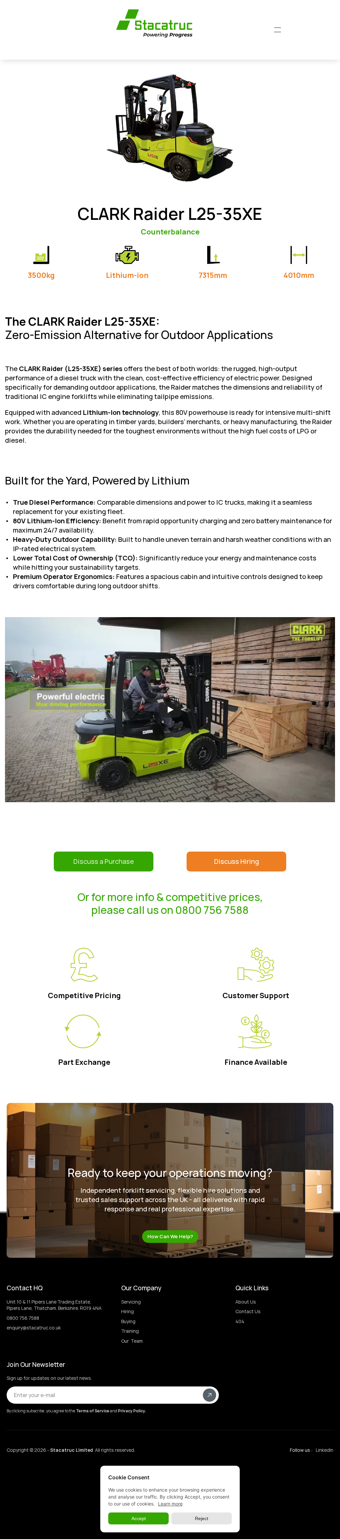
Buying (128, 1321)
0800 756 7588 (23, 1318)
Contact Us (248, 1311)
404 (239, 1321)
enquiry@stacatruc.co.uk (34, 1327)
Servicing (131, 1302)
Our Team (132, 1341)
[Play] (170, 710)
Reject (201, 1518)
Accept (138, 1518)
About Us (245, 1302)
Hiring (127, 1311)
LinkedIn (324, 1450)
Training (130, 1331)
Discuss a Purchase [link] (103, 861)
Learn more (170, 1504)
